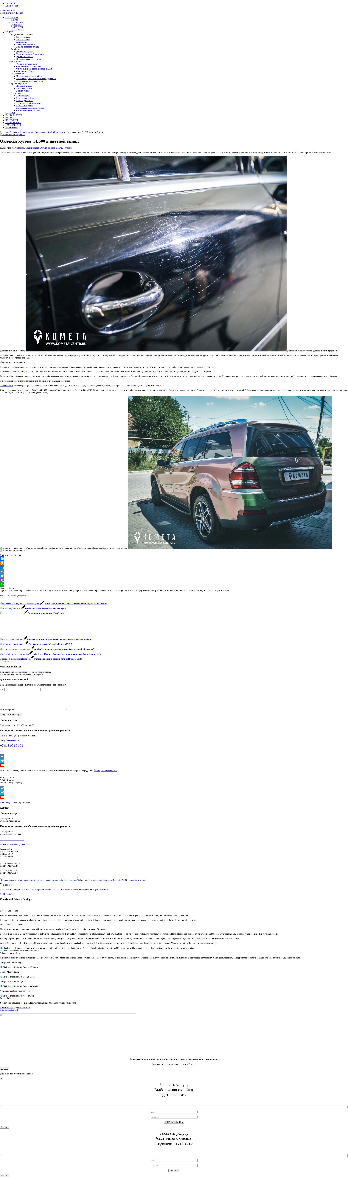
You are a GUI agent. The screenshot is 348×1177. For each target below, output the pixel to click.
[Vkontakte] (174, 756)
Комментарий (7, 709)
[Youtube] (174, 765)
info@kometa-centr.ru (9, 740)
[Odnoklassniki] (174, 563)
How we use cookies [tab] (9, 911)
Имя (2, 689)
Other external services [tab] (10, 953)
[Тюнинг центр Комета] (11, 13)
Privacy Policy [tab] (6, 998)
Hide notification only (9, 1010)
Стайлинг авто (48, 148)
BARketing (5, 802)
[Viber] (174, 580)
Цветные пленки (64, 148)
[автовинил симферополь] (12, 134)
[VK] (174, 571)
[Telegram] (174, 761)
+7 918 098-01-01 (8, 10)
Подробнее (8, 894)
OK (1, 894)
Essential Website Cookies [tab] (11, 924)
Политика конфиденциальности (15, 1007)
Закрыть (4, 1069)
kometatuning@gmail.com (18, 844)
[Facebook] (174, 558)
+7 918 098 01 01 (11, 745)
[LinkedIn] (174, 567)
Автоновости (18, 148)
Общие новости (32, 148)
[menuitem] (176, 23)
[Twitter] (174, 576)
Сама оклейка (6, 385)
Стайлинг (10, 588)
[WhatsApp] (174, 584)
